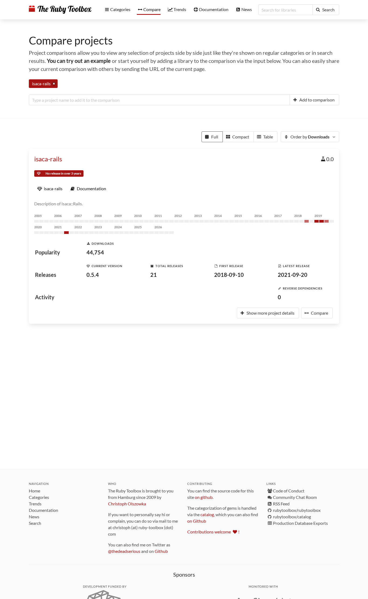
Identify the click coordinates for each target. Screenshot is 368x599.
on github (204, 497)
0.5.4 (92, 274)
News (34, 516)
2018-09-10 (229, 274)
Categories (39, 497)
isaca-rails (48, 159)
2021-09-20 (292, 274)
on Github (196, 520)
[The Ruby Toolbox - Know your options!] (60, 9)
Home (34, 490)
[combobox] (159, 99)
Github (161, 551)
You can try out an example (79, 60)
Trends (35, 503)
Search (35, 523)
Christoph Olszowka (127, 503)
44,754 (95, 252)
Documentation (43, 510)
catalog (207, 514)
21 (153, 274)
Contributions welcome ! (213, 531)
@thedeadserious (124, 551)
